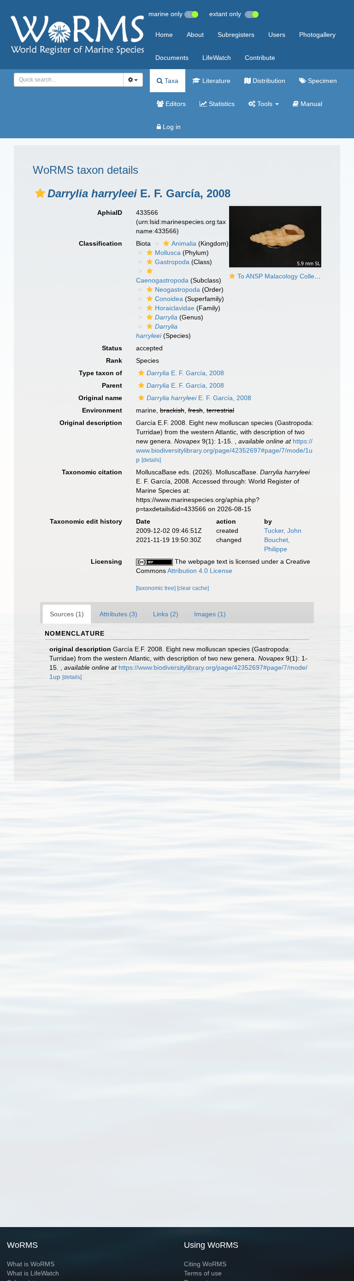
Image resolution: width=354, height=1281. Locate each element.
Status (112, 348)
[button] (40, 193)
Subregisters (236, 34)
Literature (215, 80)
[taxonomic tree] (156, 588)
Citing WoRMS (205, 1264)
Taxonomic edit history (86, 521)
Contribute (260, 57)
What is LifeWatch (33, 1273)
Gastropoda (172, 262)
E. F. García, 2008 (185, 373)
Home (164, 34)
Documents (172, 57)
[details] (151, 460)
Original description (90, 422)
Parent (112, 385)
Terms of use (203, 1273)
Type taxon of (100, 373)
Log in (171, 126)
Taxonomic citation (92, 472)
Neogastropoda (177, 289)
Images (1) (210, 614)
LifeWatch (216, 57)
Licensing (106, 561)
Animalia (183, 243)
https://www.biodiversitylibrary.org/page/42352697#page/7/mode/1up (224, 450)
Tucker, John (282, 530)
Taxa (170, 80)
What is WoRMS (30, 1264)
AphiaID (109, 212)
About (195, 34)
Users (276, 34)
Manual (310, 103)
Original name (100, 397)
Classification (100, 243)
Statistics (221, 103)
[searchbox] (66, 79)
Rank (114, 360)
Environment (102, 410)
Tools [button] (264, 103)
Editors (175, 103)
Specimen (321, 80)
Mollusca (168, 252)
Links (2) (165, 614)
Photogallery (317, 34)
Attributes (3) (118, 614)
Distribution (268, 80)
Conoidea (169, 298)
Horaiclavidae (175, 308)
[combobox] (69, 80)
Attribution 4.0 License (199, 570)
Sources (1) (67, 614)
